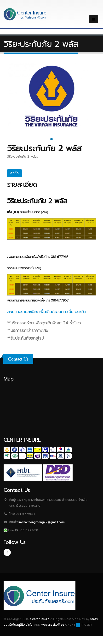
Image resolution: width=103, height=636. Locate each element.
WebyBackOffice (52, 625)
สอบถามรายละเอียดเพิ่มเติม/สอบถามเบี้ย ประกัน (46, 311)
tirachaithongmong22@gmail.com (41, 522)
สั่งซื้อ (14, 173)
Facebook (7, 552)
